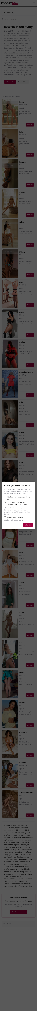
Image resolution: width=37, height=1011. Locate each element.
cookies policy (18, 520)
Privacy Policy (22, 504)
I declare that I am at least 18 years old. (19, 498)
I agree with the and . (17, 503)
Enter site (28, 525)
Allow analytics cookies (15, 517)
